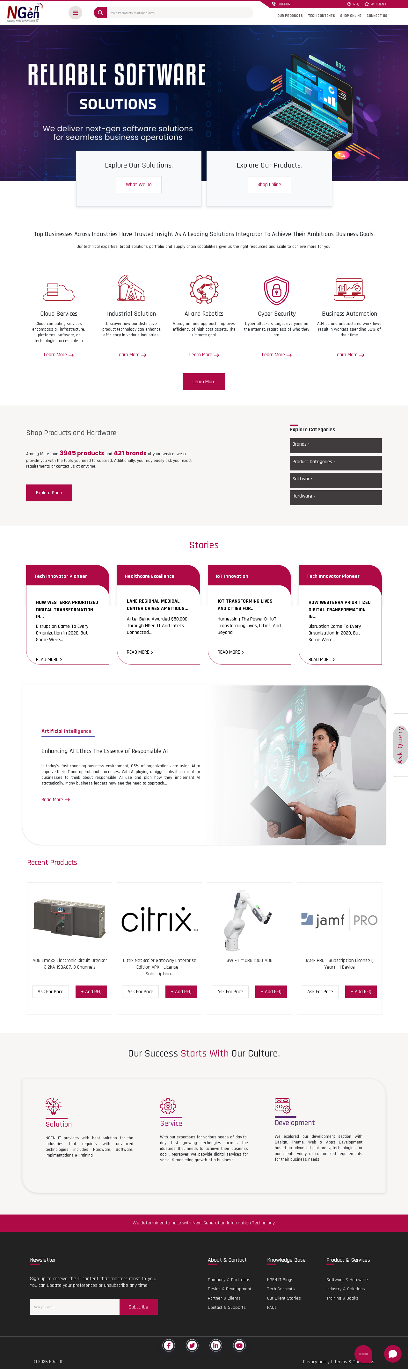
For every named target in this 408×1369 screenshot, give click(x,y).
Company (217, 1280)
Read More (48, 659)
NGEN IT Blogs (280, 1280)
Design (214, 1289)
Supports (237, 1307)
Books (352, 1298)
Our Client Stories (284, 1298)
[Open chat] (393, 1354)
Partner (215, 1298)
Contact (215, 1307)
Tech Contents (281, 1289)
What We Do (139, 184)
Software (335, 1280)
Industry (334, 1289)
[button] (75, 12)
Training (333, 1298)
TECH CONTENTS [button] (321, 15)
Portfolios (240, 1280)
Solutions (356, 1289)
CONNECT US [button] (377, 15)
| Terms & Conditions (352, 1361)
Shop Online (269, 184)
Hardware (359, 1280)
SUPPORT (284, 4)
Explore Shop (49, 493)
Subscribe (138, 1307)
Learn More (204, 381)
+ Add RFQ (91, 991)
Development (238, 1289)
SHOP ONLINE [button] (350, 15)
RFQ (355, 4)
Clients (234, 1298)
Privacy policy (316, 1361)
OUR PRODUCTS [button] (290, 15)
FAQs (272, 1307)
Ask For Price (50, 991)
